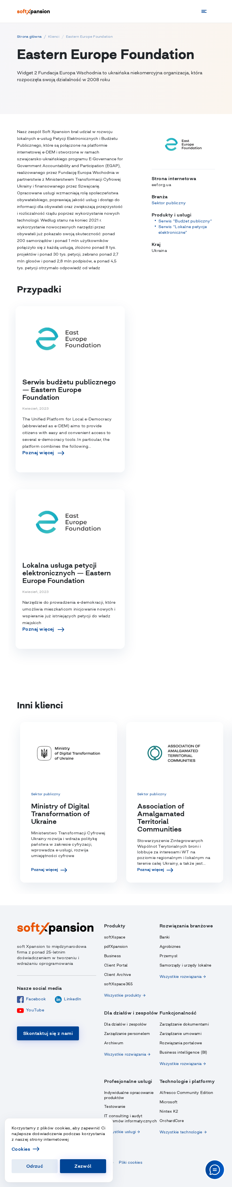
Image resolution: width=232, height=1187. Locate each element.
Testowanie (115, 1106)
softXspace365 (118, 984)
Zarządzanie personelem (127, 1034)
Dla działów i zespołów (125, 1024)
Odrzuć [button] (34, 1166)
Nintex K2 (169, 1111)
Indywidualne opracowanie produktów (129, 1095)
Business (112, 956)
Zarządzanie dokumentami (184, 1024)
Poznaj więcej (44, 870)
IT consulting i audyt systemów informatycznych (130, 1118)
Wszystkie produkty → (124, 995)
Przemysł (168, 956)
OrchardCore (172, 1121)
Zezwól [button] (83, 1166)
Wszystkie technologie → (183, 1132)
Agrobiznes (170, 946)
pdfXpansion (116, 946)
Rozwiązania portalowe (181, 1043)
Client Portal (116, 965)
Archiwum (113, 1043)
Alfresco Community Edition (186, 1093)
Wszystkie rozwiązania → (183, 976)
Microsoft (168, 1102)
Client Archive (117, 974)
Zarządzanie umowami (180, 1034)
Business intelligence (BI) (183, 1052)
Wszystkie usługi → (122, 1132)
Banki (164, 937)
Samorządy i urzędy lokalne (186, 965)
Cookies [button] (21, 1149)
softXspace (115, 937)
